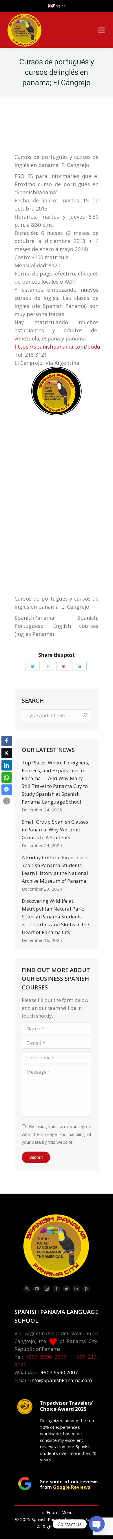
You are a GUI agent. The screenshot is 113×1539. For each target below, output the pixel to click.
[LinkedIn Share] (6, 765)
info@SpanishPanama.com (61, 1380)
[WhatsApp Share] (6, 777)
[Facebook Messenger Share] (6, 789)
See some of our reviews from (69, 1484)
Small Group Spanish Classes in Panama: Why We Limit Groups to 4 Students (55, 829)
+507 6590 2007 (46, 1356)
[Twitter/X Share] (6, 753)
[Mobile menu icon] (101, 30)
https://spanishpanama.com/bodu (57, 346)
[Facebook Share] (6, 741)
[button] (6, 800)
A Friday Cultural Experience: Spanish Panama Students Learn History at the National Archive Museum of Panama (55, 869)
